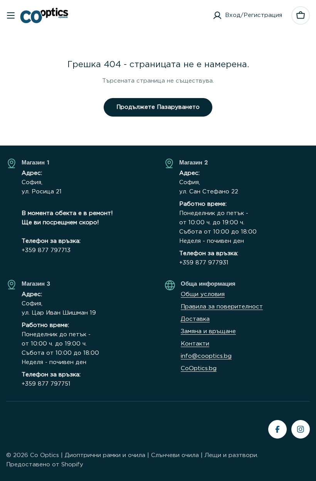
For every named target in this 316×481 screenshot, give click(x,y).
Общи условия (203, 294)
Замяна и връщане (208, 331)
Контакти (195, 343)
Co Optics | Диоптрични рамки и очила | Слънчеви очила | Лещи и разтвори (143, 455)
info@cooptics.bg (206, 356)
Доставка (195, 319)
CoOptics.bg (199, 368)
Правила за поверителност (222, 306)
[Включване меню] (10, 15)
